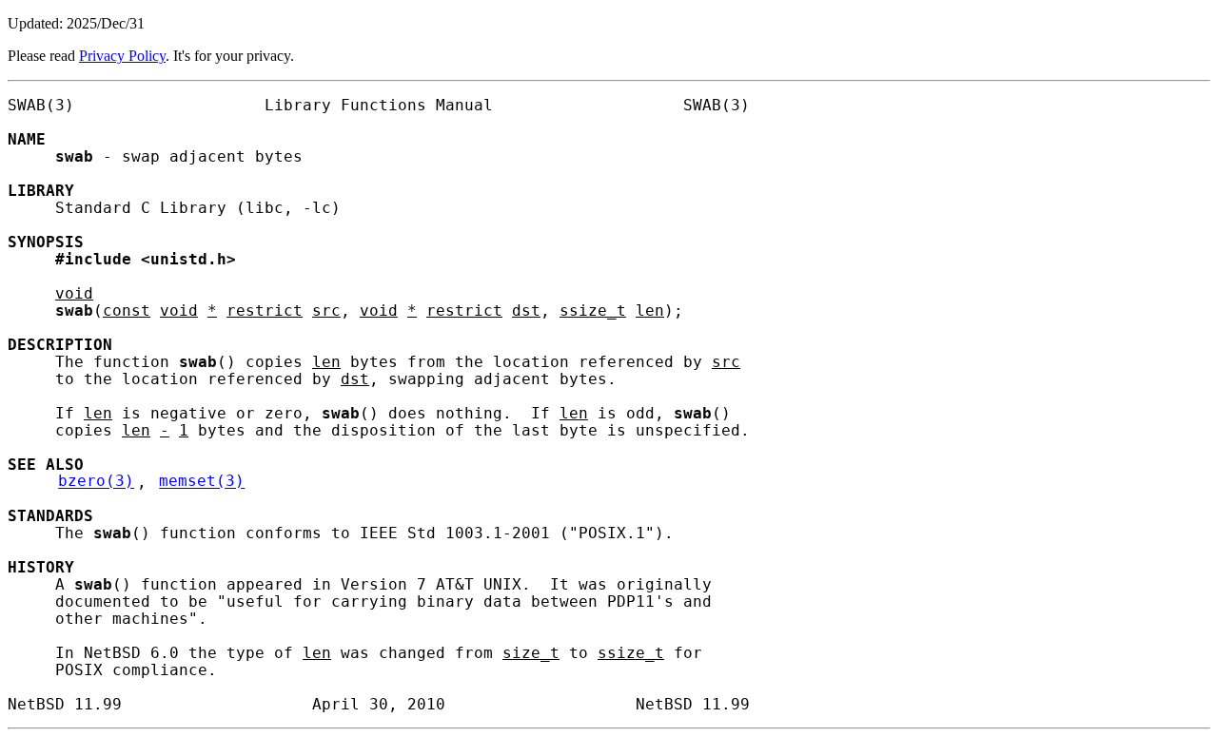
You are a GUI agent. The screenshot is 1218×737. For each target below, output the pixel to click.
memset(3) (202, 482)
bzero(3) (96, 482)
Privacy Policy (122, 56)
